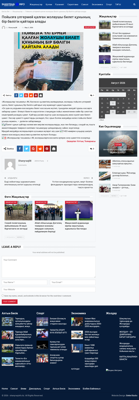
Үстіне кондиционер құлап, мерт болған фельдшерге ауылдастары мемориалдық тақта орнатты (72, 185)
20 (118, 108)
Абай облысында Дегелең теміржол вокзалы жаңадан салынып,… (124, 47)
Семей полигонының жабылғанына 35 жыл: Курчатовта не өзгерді (122, 24)
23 (134, 108)
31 (102, 116)
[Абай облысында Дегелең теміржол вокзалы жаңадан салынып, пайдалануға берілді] (49, 210)
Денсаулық (35, 388)
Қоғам (49, 4)
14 (123, 103)
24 (102, 112)
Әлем (23, 388)
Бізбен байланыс (92, 388)
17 (102, 108)
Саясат (85, 4)
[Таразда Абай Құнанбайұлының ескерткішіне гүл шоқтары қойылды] (7, 335)
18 (107, 108)
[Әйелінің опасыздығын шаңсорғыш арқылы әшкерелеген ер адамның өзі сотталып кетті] (105, 164)
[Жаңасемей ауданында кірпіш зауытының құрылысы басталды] (79, 210)
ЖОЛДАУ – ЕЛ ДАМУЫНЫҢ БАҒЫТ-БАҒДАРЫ (127, 334)
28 (123, 112)
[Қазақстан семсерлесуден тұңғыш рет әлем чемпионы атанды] (42, 345)
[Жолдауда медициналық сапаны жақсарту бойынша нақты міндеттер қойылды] (112, 346)
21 (123, 108)
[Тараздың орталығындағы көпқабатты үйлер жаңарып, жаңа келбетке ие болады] (7, 321)
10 (102, 103)
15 (129, 103)
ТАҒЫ (118, 4)
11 (107, 103)
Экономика (97, 4)
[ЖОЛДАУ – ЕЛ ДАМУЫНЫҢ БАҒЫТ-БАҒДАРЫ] (112, 335)
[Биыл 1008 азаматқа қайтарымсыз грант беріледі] (77, 348)
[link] (81, 141)
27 (118, 112)
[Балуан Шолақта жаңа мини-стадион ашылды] (42, 321)
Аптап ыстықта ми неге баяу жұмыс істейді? (118, 151)
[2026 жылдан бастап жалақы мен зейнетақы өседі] (77, 335)
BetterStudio (131, 395)
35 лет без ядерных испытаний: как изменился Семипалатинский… (124, 35)
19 (113, 108)
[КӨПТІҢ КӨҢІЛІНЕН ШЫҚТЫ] (112, 359)
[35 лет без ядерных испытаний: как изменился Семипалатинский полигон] (105, 36)
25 (107, 112)
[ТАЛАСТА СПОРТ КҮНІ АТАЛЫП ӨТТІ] (42, 333)
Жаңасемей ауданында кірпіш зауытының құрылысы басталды (123, 59)
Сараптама (72, 4)
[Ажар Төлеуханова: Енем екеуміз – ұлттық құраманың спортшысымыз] (105, 188)
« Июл (101, 120)
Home (5, 388)
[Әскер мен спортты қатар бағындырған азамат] (42, 358)
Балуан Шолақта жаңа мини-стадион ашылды (58, 321)
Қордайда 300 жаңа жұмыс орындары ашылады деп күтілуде (84, 363)
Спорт (109, 4)
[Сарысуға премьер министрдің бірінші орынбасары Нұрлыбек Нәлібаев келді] (7, 348)
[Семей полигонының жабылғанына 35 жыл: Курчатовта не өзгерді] (18, 210)
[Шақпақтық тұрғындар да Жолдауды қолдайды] (112, 321)
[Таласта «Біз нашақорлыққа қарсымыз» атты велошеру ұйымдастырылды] (7, 361)
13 (118, 103)
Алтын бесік (59, 388)
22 (129, 108)
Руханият (59, 4)
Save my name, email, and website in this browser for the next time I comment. (37, 296)
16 (134, 103)
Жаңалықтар (36, 4)
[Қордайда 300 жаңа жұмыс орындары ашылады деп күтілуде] (77, 361)
